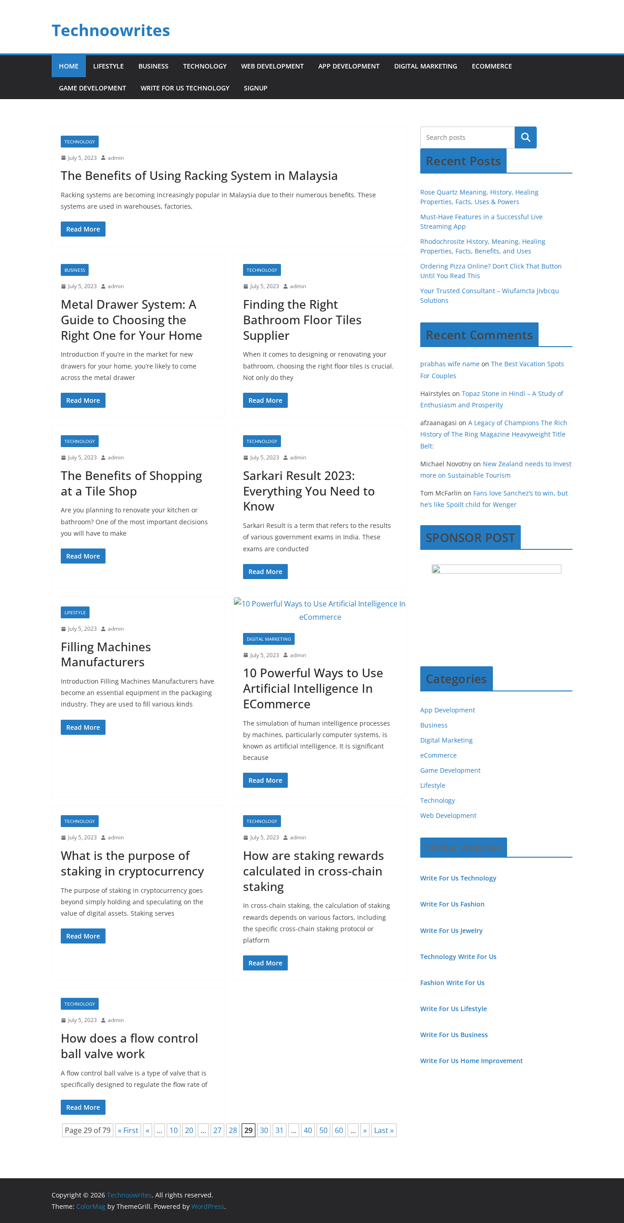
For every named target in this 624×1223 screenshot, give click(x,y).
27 (217, 1130)
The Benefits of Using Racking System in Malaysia (199, 175)
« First (128, 1130)
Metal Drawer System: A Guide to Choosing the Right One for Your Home (131, 319)
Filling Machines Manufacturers (106, 654)
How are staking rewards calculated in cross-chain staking (313, 871)
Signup (256, 88)
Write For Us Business (454, 1034)
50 (323, 1130)
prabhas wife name (450, 363)
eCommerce (492, 66)
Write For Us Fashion (452, 904)
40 (308, 1130)
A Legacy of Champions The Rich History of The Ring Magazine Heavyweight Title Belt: (493, 434)
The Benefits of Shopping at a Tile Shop (131, 483)
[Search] (526, 137)
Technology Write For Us (458, 956)
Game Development (92, 88)
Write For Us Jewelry (451, 930)
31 (279, 1130)
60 (339, 1130)
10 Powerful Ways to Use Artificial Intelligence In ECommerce (313, 688)
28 (233, 1130)
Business (153, 66)
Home (69, 66)
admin (116, 158)
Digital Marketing (425, 66)
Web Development (272, 66)
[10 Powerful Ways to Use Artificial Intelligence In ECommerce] (320, 610)
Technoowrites (111, 30)
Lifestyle (108, 66)
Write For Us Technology (185, 88)
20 (189, 1130)
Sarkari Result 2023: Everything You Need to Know (309, 491)
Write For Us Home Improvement (471, 1060)
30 (264, 1130)
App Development (349, 66)
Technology (205, 66)
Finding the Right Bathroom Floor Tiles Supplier (302, 319)
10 (173, 1130)
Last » (384, 1130)
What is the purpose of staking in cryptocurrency (132, 863)
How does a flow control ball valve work (129, 1046)
